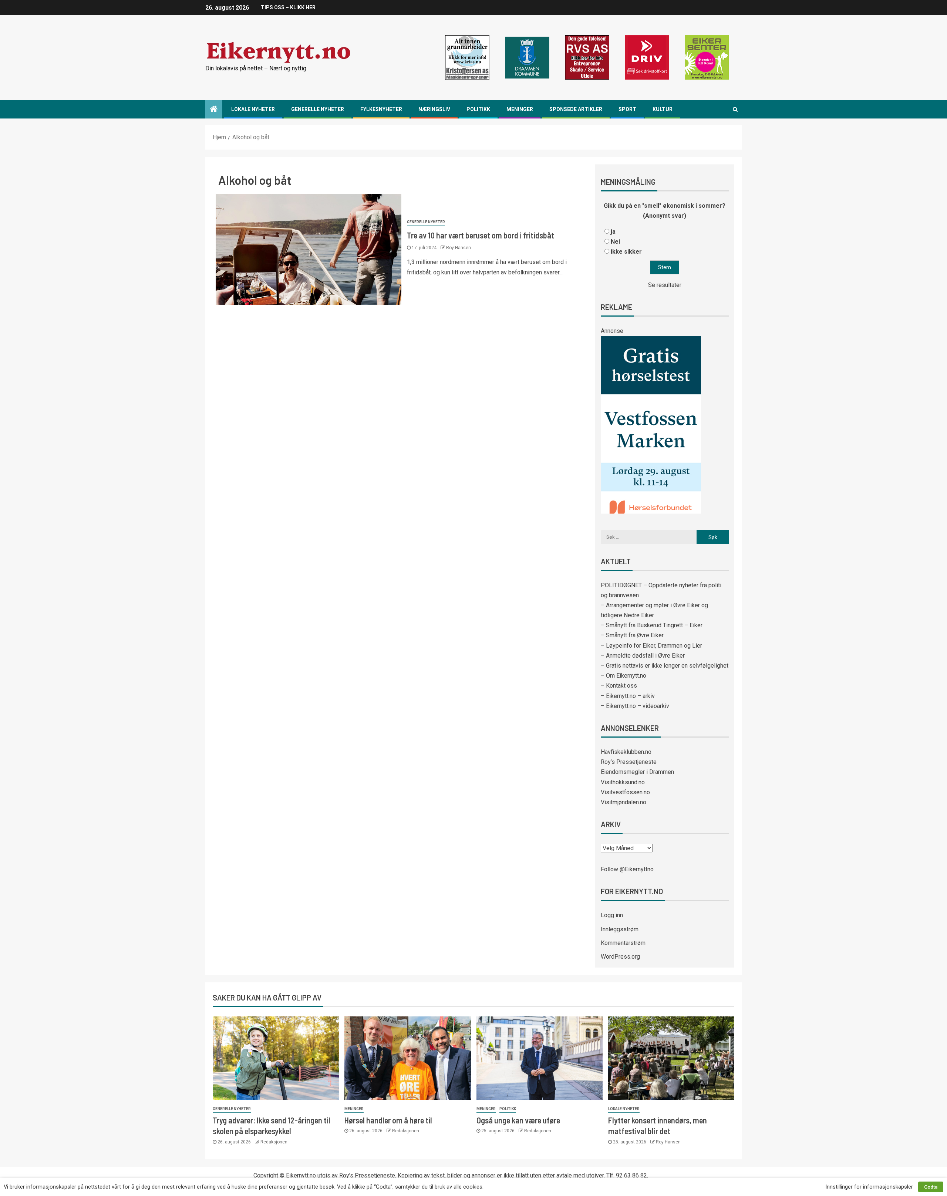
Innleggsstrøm (619, 929)
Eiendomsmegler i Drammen (637, 771)
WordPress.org (620, 956)
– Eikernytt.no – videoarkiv (635, 705)
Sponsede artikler (575, 109)
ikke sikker (626, 251)
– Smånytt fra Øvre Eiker (632, 635)
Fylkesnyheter (381, 109)
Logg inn (612, 915)
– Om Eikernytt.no (623, 675)
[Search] (735, 109)
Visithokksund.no (623, 782)
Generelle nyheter (317, 109)
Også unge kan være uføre (518, 1120)
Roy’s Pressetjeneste (629, 761)
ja (613, 231)
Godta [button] (930, 1187)
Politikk (478, 109)
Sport (627, 109)
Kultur (663, 109)
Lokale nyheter (253, 109)
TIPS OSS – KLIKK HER (288, 7)
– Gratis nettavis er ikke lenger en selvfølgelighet (664, 665)
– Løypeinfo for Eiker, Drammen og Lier (651, 645)
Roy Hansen (458, 247)
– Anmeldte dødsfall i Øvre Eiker (643, 655)
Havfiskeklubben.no (626, 751)
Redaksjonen (273, 1142)
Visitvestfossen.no (625, 792)
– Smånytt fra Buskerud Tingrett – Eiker (651, 625)
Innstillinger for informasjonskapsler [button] (869, 1186)
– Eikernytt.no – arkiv (628, 695)
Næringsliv (434, 109)
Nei (615, 241)
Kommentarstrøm (623, 942)
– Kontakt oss (619, 685)
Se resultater (664, 284)
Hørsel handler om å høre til (388, 1120)
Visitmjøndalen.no (623, 802)
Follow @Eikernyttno (627, 869)
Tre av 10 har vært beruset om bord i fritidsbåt (480, 235)
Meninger (519, 109)
